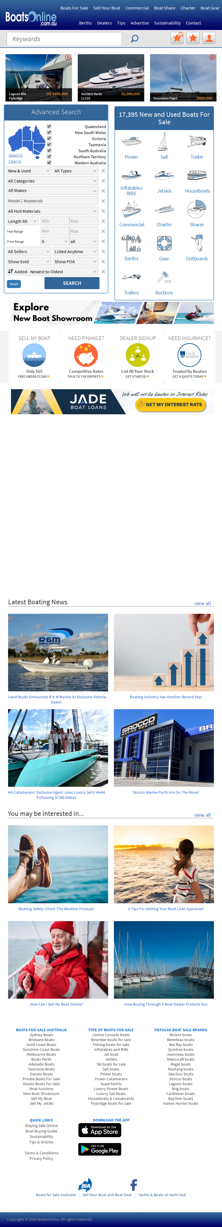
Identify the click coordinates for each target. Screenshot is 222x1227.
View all (203, 603)
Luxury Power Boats (111, 1088)
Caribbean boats (180, 1093)
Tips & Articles (41, 1142)
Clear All (14, 161)
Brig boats (180, 1088)
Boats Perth (41, 1059)
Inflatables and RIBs (111, 1049)
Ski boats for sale (111, 1064)
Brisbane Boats (41, 1039)
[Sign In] (209, 38)
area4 (39, 134)
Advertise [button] (140, 23)
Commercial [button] (137, 8)
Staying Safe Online (41, 1125)
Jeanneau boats (181, 1054)
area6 (37, 152)
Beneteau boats (180, 1039)
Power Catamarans (111, 1078)
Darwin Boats (41, 1074)
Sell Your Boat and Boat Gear (107, 1194)
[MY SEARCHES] (177, 38)
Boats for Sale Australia (56, 1194)
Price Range (15, 242)
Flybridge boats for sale (111, 1103)
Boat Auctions (41, 1088)
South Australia (92, 150)
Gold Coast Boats (41, 1044)
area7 (37, 157)
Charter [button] (188, 8)
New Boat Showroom (41, 1093)
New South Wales (90, 132)
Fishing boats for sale (111, 1044)
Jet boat (111, 1054)
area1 (15, 140)
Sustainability (167, 23)
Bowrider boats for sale (111, 1039)
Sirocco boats (180, 1078)
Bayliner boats (180, 1098)
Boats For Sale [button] (74, 8)
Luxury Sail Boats (111, 1093)
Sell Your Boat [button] (106, 8)
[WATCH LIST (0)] (193, 38)
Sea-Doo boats (180, 1074)
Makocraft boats (181, 1059)
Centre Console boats (111, 1034)
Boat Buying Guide (41, 1131)
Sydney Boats (41, 1034)
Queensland (95, 126)
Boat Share (164, 8)
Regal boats (181, 1064)
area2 (27, 133)
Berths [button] (85, 23)
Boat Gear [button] (210, 8)
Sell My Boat (41, 1098)
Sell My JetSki (41, 1103)
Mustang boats (180, 1069)
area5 (39, 148)
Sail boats (111, 1069)
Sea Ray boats (181, 1044)
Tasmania (97, 144)
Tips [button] (121, 23)
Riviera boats (181, 1034)
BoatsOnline (48, 1219)
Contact (193, 23)
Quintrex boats (180, 1049)
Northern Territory (90, 156)
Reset (14, 284)
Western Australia (90, 162)
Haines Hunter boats (180, 1103)
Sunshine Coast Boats (41, 1049)
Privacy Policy (41, 1158)
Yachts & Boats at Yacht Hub (162, 1194)
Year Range (15, 231)
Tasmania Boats (41, 1069)
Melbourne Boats (41, 1054)
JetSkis (111, 1059)
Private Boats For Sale (41, 1078)
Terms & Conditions (41, 1153)
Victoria (99, 138)
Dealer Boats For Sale (41, 1083)
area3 (28, 147)
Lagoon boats (181, 1083)
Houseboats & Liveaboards (111, 1098)
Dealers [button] (104, 23)
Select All (15, 155)
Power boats (111, 1074)
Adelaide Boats (41, 1064)
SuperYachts (111, 1083)
